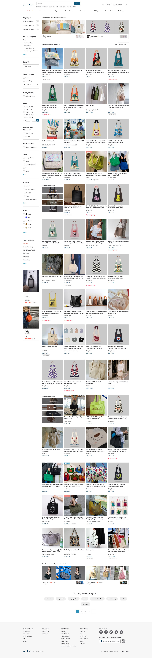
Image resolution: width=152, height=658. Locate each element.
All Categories (26, 631)
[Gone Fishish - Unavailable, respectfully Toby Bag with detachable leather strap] (74, 161)
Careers (82, 641)
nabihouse (67, 489)
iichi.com (82, 643)
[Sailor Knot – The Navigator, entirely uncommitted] (74, 370)
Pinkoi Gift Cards (27, 636)
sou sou (69, 6)
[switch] (31, 21)
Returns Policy (65, 643)
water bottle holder (97, 599)
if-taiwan (110, 521)
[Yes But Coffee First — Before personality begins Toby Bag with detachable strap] (118, 58)
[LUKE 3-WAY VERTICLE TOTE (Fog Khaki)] (52, 437)
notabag (88, 554)
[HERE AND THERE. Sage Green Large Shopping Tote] (96, 405)
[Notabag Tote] (96, 538)
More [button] (24, 54)
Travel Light (67, 315)
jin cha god (51, 6)
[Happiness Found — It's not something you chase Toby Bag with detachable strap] (74, 229)
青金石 (74, 6)
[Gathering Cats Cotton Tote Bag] (74, 538)
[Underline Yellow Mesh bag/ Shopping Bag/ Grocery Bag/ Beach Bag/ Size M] (96, 505)
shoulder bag (112, 599)
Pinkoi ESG (83, 636)
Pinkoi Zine (26, 633)
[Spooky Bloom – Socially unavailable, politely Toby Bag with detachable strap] (52, 229)
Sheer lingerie (62, 6)
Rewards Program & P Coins (68, 646)
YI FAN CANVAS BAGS (70, 145)
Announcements (65, 636)
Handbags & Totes (29, 250)
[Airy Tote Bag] (96, 93)
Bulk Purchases (65, 633)
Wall (24, 638)
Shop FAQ (45, 633)
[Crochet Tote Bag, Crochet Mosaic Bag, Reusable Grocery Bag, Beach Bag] (118, 538)
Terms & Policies (65, 638)
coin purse (49, 599)
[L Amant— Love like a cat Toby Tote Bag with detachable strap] (74, 437)
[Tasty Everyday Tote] (52, 129)
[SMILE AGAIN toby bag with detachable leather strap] (118, 473)
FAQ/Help (63, 631)
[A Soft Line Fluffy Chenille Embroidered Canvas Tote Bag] (96, 437)
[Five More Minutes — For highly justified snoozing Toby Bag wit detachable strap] (96, 129)
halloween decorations (42, 6)
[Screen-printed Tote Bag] (52, 334)
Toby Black (67, 74)
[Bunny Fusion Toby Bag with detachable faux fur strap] (74, 58)
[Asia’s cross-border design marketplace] (28, 5)
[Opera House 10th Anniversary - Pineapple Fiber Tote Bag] (74, 194)
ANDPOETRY (46, 521)
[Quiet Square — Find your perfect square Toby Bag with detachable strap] (52, 370)
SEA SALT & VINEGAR (48, 145)
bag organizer (73, 599)
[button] (37, 120)
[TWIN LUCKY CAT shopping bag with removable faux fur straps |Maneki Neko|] (74, 93)
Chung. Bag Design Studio (93, 110)
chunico (110, 315)
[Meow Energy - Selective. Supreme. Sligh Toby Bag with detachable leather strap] (118, 334)
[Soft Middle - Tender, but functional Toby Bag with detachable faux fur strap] (52, 93)
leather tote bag (28, 247)
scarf (84, 599)
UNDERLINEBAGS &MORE (93, 521)
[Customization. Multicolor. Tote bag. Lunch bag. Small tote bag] (74, 264)
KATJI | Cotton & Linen (48, 280)
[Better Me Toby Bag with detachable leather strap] (118, 194)
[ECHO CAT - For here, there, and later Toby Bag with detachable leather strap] (96, 264)
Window (25, 641)
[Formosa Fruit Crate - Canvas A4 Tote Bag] (74, 129)
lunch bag (85, 604)
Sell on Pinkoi (106, 4)
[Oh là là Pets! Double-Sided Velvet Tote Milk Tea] (118, 299)
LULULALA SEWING (70, 554)
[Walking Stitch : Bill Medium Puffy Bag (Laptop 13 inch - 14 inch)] (52, 473)
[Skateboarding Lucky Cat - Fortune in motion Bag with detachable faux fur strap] (96, 58)
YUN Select (67, 521)
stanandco (111, 454)
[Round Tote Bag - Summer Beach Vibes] (118, 370)
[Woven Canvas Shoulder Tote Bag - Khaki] (118, 229)
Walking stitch (112, 177)
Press (81, 633)
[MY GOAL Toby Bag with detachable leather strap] (118, 264)
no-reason (89, 421)
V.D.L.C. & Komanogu (48, 554)
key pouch (61, 599)
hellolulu (44, 454)
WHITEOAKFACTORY (92, 245)
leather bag (26, 260)
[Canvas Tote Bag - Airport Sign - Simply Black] (74, 405)
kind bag (26, 253)
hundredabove (68, 421)
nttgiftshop (67, 210)
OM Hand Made (46, 74)
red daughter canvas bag (71, 351)
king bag (26, 257)
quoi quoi (110, 110)
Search (77, 3)
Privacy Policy (65, 641)
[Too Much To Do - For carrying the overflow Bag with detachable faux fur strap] (96, 194)
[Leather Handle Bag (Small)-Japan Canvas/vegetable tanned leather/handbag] (96, 299)
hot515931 (45, 351)
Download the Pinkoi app (111, 641)
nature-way (111, 386)
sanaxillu (88, 454)
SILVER (88, 386)
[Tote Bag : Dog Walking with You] (52, 264)
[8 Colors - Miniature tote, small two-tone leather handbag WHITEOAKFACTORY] (96, 229)
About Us (82, 631)
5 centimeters (68, 280)
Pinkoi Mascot (84, 638)
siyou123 (88, 177)
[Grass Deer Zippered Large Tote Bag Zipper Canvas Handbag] (74, 334)
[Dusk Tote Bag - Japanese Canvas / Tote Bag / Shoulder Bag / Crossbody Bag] (118, 93)
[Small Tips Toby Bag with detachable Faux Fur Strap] (96, 334)
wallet (123, 599)
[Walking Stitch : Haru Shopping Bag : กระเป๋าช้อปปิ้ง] (118, 161)
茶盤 (57, 6)
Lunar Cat (111, 554)
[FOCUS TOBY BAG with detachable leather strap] (118, 129)
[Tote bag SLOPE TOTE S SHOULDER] (96, 370)
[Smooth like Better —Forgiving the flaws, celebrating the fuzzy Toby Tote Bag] (118, 405)
